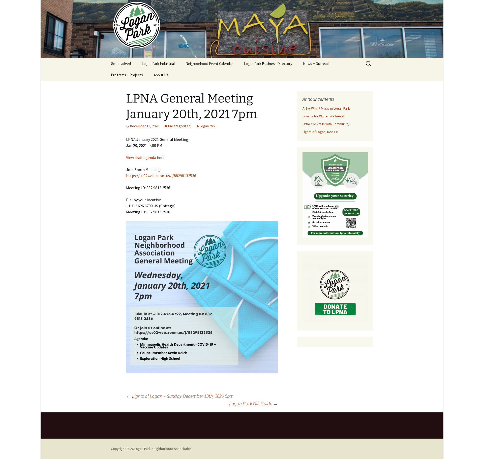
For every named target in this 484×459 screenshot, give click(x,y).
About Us (161, 75)
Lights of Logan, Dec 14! (320, 131)
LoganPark (207, 126)
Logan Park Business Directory (268, 63)
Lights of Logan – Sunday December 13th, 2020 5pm (180, 396)
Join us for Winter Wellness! (323, 116)
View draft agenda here (145, 157)
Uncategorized (179, 126)
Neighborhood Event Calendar (209, 63)
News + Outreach (316, 63)
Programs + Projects (127, 75)
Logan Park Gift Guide (253, 403)
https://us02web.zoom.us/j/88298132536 (161, 175)
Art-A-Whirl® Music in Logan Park (326, 108)
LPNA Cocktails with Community (325, 124)
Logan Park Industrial (158, 63)
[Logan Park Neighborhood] (242, 29)
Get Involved (121, 63)
